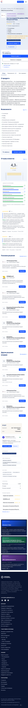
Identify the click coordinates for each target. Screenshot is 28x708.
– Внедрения (4, 662)
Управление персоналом (7, 612)
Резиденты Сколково (6, 643)
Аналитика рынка (5, 670)
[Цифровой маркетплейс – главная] (2, 2)
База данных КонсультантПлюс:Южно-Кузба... (11, 506)
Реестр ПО (3, 645)
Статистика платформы (6, 688)
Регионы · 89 (4, 637)
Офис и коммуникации (6, 620)
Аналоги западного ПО (6, 624)
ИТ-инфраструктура (18, 8)
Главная (4, 8)
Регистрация (20, 1)
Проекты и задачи (5, 614)
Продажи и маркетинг (6, 608)
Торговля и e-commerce (7, 610)
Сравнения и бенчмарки (7, 672)
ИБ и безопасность (5, 622)
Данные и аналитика (6, 616)
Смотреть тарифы (19, 152)
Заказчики (3, 633)
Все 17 (25, 109)
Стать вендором (5, 649)
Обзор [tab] (3, 73)
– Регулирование (5, 656)
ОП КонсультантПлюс (11, 291)
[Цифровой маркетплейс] (14, 577)
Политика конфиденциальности (10, 702)
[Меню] (26, 2)
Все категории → (5, 626)
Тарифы (3, 686)
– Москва (3, 639)
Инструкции (4, 682)
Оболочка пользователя (8, 502)
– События (3, 666)
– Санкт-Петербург (5, 641)
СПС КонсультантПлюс (12, 260)
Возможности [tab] (12, 73)
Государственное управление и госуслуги (10, 463)
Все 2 (25, 159)
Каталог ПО (10, 8)
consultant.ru (6, 67)
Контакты (15, 446)
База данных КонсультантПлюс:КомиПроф (13, 322)
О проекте (3, 680)
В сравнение (11, 46)
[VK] (5, 600)
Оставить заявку (7, 446)
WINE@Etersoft (10, 276)
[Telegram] (2, 600)
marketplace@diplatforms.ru (8, 597)
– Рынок (3, 658)
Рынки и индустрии (5, 647)
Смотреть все (23, 256)
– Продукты (4, 660)
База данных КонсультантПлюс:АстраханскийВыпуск (16, 337)
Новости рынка (4, 655)
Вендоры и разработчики (7, 631)
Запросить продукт (13, 43)
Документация (7, 65)
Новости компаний (5, 668)
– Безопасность (5, 664)
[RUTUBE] (8, 600)
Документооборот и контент (8, 618)
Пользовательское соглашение (9, 704)
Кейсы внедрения (5, 635)
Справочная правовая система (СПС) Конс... (8, 495)
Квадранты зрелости (6, 674)
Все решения (23, 354)
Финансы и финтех (7, 460)
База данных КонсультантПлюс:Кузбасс (16, 374)
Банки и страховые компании (9, 465)
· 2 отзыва (17, 23)
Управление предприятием (7, 606)
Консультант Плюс (11, 21)
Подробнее (22, 271)
